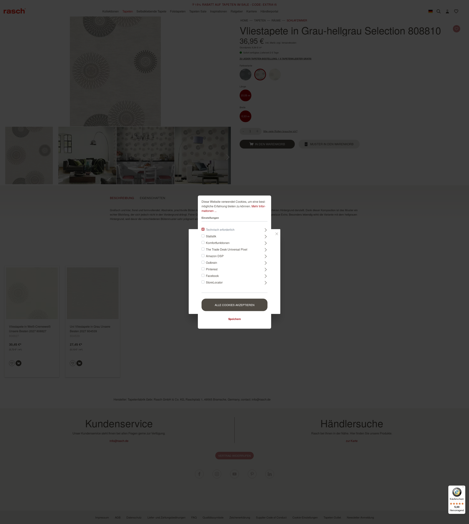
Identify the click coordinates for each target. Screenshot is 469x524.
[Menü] (463, 488)
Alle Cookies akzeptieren (234, 305)
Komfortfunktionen (218, 242)
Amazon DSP (215, 256)
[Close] (276, 233)
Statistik (211, 236)
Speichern (234, 319)
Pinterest (211, 269)
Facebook (212, 275)
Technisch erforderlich (220, 229)
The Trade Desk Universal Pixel (226, 249)
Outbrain (211, 262)
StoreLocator (214, 282)
